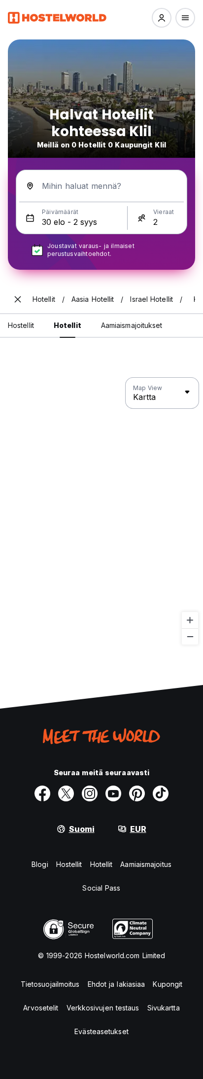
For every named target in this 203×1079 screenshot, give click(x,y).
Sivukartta (163, 1008)
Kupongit (167, 984)
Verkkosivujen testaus (103, 1008)
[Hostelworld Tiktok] (161, 793)
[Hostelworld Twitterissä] (66, 793)
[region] (101, 511)
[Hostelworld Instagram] (90, 793)
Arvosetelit (40, 1008)
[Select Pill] (161, 18)
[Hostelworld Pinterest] (137, 793)
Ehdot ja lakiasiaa (116, 984)
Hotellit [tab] (67, 325)
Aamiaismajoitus (145, 864)
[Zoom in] (190, 620)
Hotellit (101, 864)
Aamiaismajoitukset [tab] (132, 325)
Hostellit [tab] (21, 325)
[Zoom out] (190, 636)
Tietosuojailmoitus (50, 984)
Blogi (40, 864)
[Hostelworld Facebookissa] (42, 793)
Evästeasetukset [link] (101, 1031)
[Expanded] (18, 299)
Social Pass (101, 888)
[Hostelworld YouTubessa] (113, 793)
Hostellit (69, 864)
